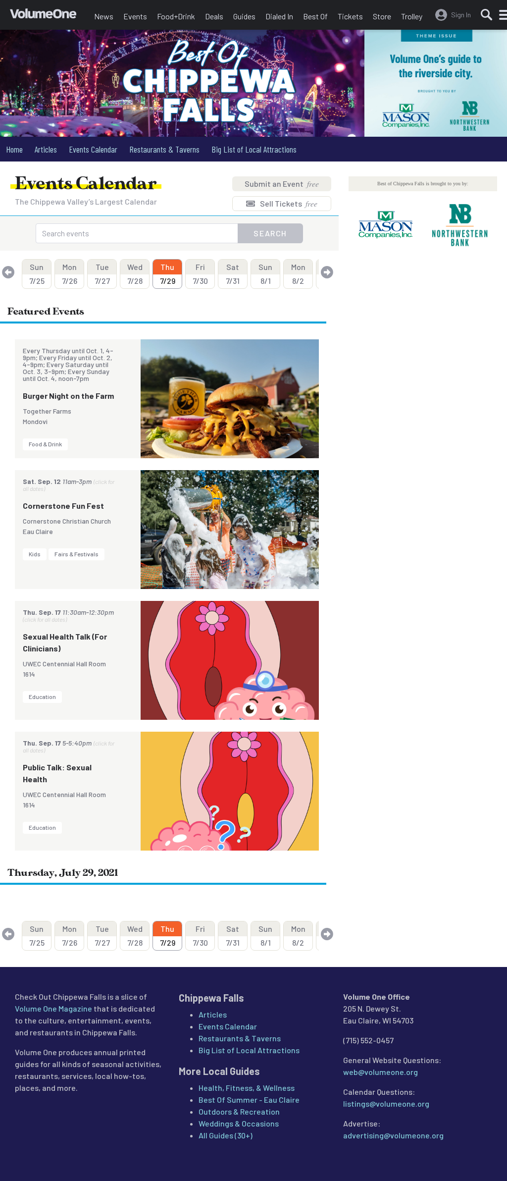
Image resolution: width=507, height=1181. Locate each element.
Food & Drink (45, 443)
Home (14, 149)
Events (135, 16)
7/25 (37, 273)
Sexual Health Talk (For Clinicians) (65, 642)
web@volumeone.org (380, 1071)
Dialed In (279, 16)
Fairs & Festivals (76, 553)
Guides (244, 16)
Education (42, 696)
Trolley (411, 16)
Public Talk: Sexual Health (57, 773)
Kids (35, 553)
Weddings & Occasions (239, 1123)
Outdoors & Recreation (239, 1111)
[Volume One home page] (49, 17)
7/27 (102, 273)
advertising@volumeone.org (393, 1135)
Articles (46, 149)
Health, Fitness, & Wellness (247, 1087)
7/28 (135, 273)
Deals (214, 16)
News (103, 16)
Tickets (350, 16)
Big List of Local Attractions (254, 149)
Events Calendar (93, 149)
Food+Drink (176, 16)
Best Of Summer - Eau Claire (249, 1099)
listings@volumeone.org (386, 1103)
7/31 (233, 273)
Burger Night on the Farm (68, 395)
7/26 (69, 273)
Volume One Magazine (53, 1008)
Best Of (315, 16)
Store (382, 16)
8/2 (298, 273)
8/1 (265, 273)
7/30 (200, 273)
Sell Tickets (287, 203)
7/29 (167, 273)
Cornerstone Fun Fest (63, 505)
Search (270, 233)
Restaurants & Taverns (164, 149)
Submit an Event (282, 183)
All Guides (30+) (226, 1135)
